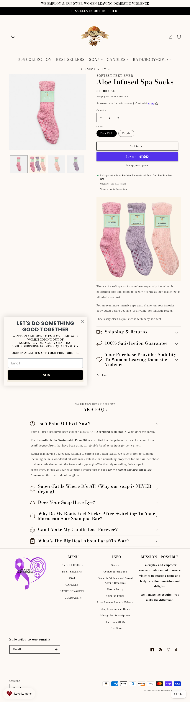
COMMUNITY (73, 597)
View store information (113, 189)
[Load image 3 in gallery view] (56, 163)
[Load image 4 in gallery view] (75, 163)
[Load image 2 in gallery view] (37, 163)
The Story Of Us (115, 622)
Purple (126, 133)
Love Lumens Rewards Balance (115, 602)
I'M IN (45, 375)
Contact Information (115, 571)
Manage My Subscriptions (115, 615)
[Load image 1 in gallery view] (18, 163)
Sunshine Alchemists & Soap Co (166, 691)
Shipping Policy (115, 596)
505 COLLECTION (72, 565)
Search (115, 565)
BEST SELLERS (72, 571)
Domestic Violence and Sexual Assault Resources (115, 580)
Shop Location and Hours (115, 609)
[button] (13, 37)
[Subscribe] (56, 649)
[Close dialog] (82, 321)
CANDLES (71, 584)
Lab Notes (116, 628)
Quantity (101, 110)
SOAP (72, 578)
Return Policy (115, 589)
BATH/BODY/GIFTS (72, 591)
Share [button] (104, 375)
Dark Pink (106, 133)
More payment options (137, 165)
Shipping (101, 96)
